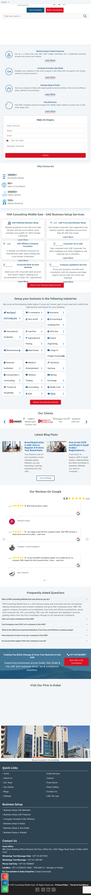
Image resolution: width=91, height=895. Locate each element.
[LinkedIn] (48, 890)
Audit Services (53, 773)
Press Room (52, 782)
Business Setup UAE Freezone (17, 814)
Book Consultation (54, 10)
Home (6, 773)
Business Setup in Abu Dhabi (16, 828)
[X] (43, 890)
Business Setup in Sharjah (15, 832)
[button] (85, 16)
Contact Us (52, 791)
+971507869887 (77, 654)
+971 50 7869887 (26, 864)
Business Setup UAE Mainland (17, 810)
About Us (8, 778)
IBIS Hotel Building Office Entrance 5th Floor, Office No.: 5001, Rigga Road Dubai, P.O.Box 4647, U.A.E (45, 850)
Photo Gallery (53, 787)
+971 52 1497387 (35, 860)
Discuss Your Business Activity (45, 402)
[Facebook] (37, 890)
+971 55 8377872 (40, 856)
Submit (45, 155)
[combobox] (7, 140)
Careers (50, 778)
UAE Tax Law (53, 796)
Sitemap (7, 796)
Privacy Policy (61, 885)
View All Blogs (46, 478)
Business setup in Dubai (14, 823)
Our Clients (9, 787)
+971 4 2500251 (18, 867)
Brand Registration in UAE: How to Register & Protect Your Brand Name (34, 446)
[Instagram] (53, 890)
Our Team (8, 782)
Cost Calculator (35, 10)
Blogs (6, 791)
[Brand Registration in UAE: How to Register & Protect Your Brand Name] (12, 451)
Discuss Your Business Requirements (45, 285)
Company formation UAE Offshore (19, 819)
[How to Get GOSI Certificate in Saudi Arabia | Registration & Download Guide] (56, 451)
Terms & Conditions (79, 885)
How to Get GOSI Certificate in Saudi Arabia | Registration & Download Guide (79, 446)
